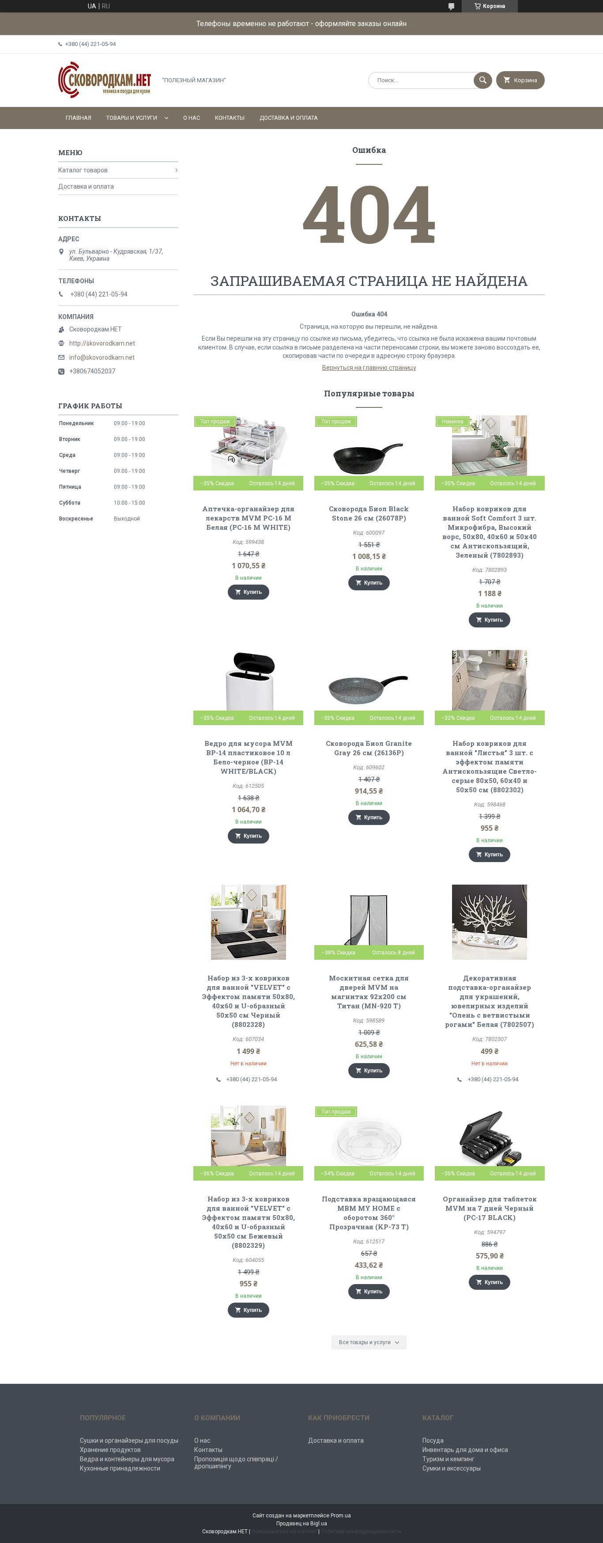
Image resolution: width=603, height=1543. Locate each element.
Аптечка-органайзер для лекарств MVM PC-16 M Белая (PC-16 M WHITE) (248, 518)
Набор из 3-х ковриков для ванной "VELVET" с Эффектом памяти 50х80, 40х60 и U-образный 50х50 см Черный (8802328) (248, 1001)
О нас (191, 117)
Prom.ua (341, 1516)
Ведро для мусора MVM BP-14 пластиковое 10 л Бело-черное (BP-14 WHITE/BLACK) (248, 757)
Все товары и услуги (365, 1342)
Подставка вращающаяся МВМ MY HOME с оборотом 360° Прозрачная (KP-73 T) (369, 1212)
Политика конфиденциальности (361, 1531)
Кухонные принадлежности (120, 1468)
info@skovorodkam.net (102, 357)
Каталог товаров (83, 170)
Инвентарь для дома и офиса (465, 1449)
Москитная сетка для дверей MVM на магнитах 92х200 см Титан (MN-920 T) (369, 991)
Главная (78, 117)
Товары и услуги (131, 117)
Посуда (433, 1440)
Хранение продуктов (110, 1449)
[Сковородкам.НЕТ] (105, 95)
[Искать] (483, 80)
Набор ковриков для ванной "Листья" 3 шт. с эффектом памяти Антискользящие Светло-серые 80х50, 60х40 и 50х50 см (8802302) (489, 766)
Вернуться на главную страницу (369, 367)
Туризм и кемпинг (448, 1459)
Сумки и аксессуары (451, 1468)
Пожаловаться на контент (284, 1531)
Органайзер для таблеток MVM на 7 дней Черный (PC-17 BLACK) (490, 1208)
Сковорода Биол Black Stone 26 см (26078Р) (369, 513)
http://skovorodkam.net (102, 343)
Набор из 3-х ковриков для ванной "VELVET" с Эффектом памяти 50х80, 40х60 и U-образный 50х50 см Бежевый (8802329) (248, 1222)
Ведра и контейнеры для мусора (127, 1459)
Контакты (230, 117)
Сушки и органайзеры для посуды (129, 1440)
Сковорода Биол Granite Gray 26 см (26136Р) (369, 748)
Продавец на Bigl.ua (301, 1523)
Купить (253, 592)
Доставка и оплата (289, 117)
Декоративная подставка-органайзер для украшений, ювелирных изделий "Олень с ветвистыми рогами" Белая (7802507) (489, 1001)
